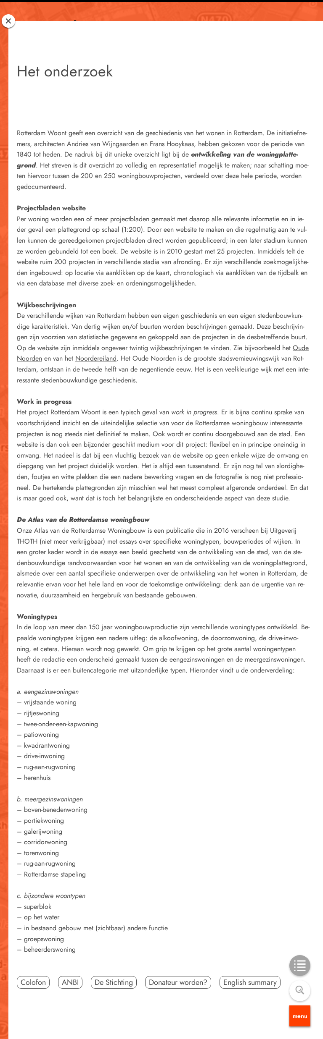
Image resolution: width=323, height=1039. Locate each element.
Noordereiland (95, 358)
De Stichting (114, 982)
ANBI (70, 982)
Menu (300, 1016)
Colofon (33, 982)
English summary (250, 982)
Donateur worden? (178, 982)
